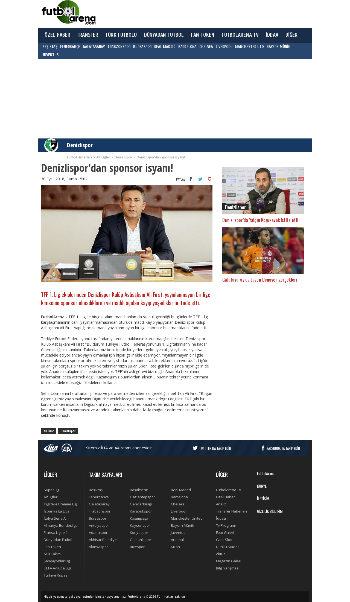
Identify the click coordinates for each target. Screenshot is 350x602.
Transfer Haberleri (231, 511)
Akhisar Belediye (103, 539)
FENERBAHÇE (70, 46)
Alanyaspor (98, 546)
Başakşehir (139, 489)
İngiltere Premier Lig (60, 504)
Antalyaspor (99, 525)
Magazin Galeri (228, 560)
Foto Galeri (225, 532)
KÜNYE (262, 486)
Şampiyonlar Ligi (57, 560)
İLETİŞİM (263, 498)
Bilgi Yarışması (227, 568)
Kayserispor (140, 525)
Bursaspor (97, 518)
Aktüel (221, 553)
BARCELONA (187, 46)
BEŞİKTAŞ (49, 46)
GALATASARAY (94, 46)
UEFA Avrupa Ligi (57, 568)
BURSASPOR (142, 46)
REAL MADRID (165, 46)
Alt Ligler (50, 496)
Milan (175, 546)
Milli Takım (52, 553)
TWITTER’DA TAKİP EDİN (215, 448)
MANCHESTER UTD (249, 46)
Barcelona (179, 496)
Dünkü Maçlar (227, 546)
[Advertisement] (200, 13)
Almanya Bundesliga (61, 525)
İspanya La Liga (56, 511)
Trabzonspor (99, 511)
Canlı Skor (224, 539)
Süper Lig (51, 489)
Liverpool (178, 511)
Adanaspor (98, 532)
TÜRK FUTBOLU (121, 35)
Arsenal (177, 539)
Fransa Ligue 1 (56, 532)
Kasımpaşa (139, 518)
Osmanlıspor (140, 539)
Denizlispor (80, 145)
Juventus (178, 532)
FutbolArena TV (228, 489)
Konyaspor (139, 532)
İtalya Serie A (55, 518)
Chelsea (178, 504)
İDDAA (272, 35)
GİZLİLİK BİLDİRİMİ (270, 511)
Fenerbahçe (99, 496)
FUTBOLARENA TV (240, 35)
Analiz (221, 504)
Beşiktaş (96, 489)
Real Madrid (181, 489)
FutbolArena (265, 473)
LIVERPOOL (224, 46)
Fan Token (52, 546)
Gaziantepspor (142, 496)
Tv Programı (226, 525)
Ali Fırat (49, 431)
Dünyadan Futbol (58, 539)
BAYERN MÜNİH (278, 46)
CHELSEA (206, 46)
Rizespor (137, 546)
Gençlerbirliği (141, 504)
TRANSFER (87, 35)
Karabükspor (141, 511)
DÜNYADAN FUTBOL (164, 35)
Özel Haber (225, 496)
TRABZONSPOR (118, 46)
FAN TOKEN (202, 35)
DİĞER (291, 35)
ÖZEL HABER (57, 35)
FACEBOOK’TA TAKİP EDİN (283, 448)
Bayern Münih (182, 525)
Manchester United (187, 518)
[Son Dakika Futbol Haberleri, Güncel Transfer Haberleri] (68, 12)
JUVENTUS (50, 55)
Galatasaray (99, 504)
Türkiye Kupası (56, 575)
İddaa (221, 518)
